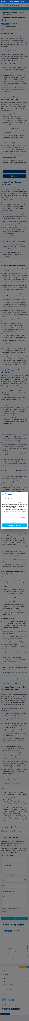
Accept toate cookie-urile (14, 525)
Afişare (23, 517)
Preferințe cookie (13, 522)
